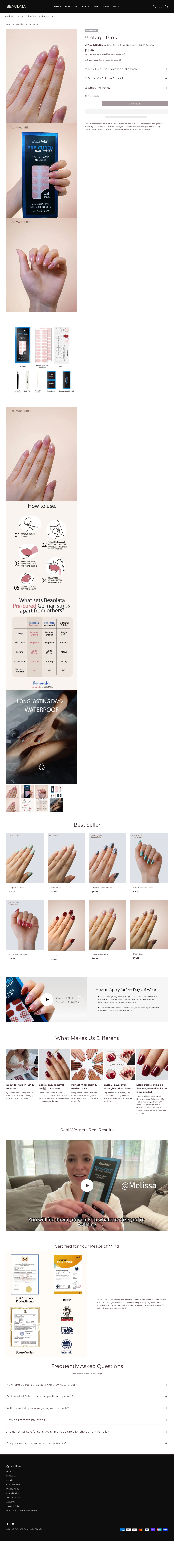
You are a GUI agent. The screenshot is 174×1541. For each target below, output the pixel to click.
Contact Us (11, 1476)
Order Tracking (13, 1484)
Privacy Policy (12, 1489)
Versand (88, 54)
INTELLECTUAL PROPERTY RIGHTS (21, 1510)
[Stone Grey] (149, 924)
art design (20, 24)
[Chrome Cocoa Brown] (107, 858)
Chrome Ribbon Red (18, 954)
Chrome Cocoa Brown (102, 887)
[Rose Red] (66, 925)
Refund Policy (12, 1493)
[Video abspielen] (46, 999)
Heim (8, 24)
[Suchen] (154, 6)
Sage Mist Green (16, 887)
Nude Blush (56, 887)
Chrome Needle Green (143, 887)
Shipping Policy (13, 1506)
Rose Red (55, 955)
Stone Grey (138, 954)
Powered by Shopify (33, 1529)
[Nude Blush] (66, 858)
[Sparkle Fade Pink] (107, 925)
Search (9, 1480)
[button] (126, 111)
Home (9, 1471)
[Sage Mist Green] (25, 858)
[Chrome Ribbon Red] (25, 925)
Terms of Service (13, 1497)
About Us (10, 1502)
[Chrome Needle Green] (149, 858)
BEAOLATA (16, 6)
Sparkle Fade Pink (100, 954)
